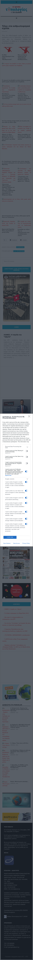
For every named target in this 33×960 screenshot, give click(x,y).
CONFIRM (10, 537)
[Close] (29, 416)
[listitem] (16, 447)
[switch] (26, 451)
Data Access (16, 543)
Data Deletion (7, 543)
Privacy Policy (26, 543)
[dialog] (16, 480)
